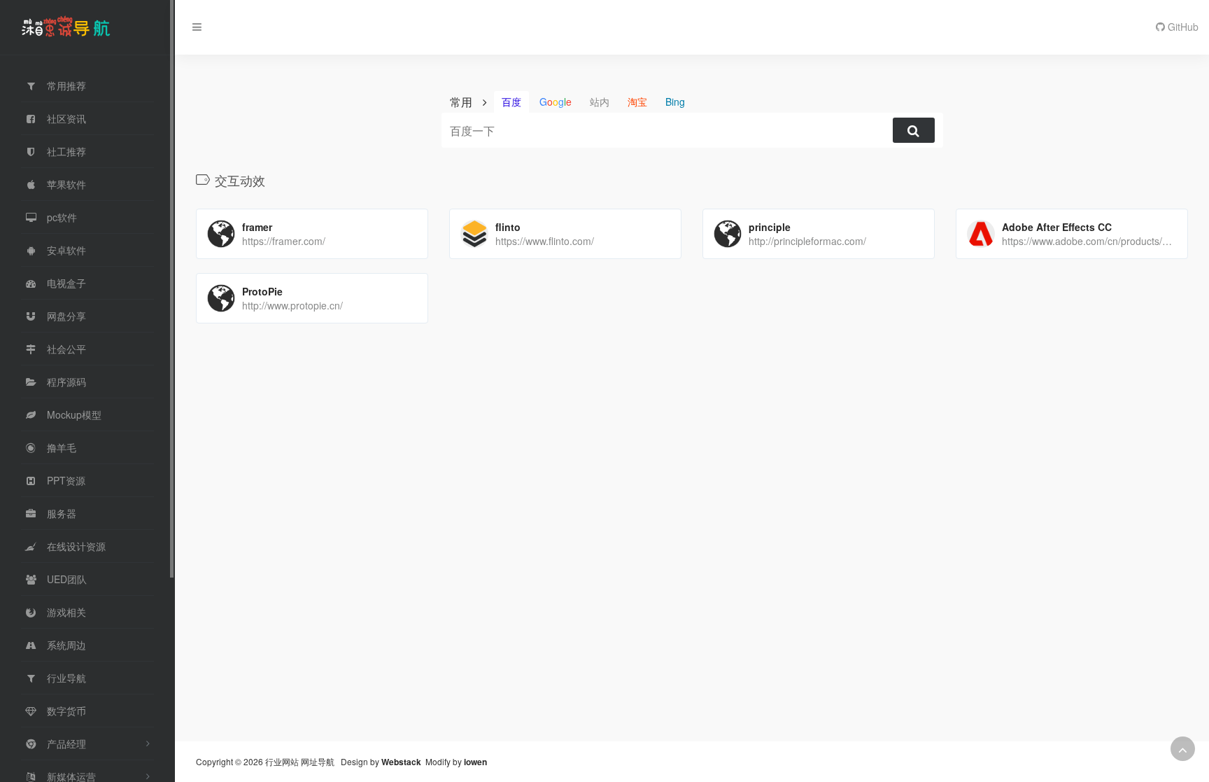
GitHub (1182, 27)
